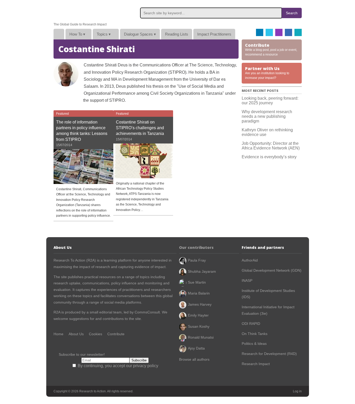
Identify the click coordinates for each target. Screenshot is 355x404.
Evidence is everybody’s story (269, 157)
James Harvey (200, 304)
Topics (104, 34)
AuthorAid (250, 260)
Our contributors (196, 247)
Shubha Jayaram (202, 271)
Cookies (95, 334)
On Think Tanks (254, 334)
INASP (247, 280)
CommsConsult (147, 312)
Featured (62, 113)
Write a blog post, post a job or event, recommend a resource (271, 49)
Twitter (269, 32)
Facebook (259, 32)
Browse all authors (194, 359)
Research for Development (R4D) (269, 354)
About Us (76, 334)
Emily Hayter (198, 315)
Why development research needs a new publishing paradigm (267, 116)
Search (292, 13)
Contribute (115, 334)
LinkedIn (288, 32)
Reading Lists (176, 34)
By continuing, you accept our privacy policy (117, 366)
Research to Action (78, 11)
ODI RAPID (251, 323)
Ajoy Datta (196, 348)
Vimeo (298, 32)
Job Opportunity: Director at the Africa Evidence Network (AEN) (271, 145)
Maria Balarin (199, 293)
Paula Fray (197, 260)
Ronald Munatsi (201, 337)
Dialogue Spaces (140, 34)
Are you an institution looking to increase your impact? (267, 73)
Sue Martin (197, 282)
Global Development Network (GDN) (271, 270)
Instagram (278, 32)
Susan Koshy (198, 326)
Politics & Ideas (254, 343)
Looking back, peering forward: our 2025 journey (270, 100)
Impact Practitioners (214, 34)
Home (59, 34)
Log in (297, 391)
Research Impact (256, 364)
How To (77, 34)
